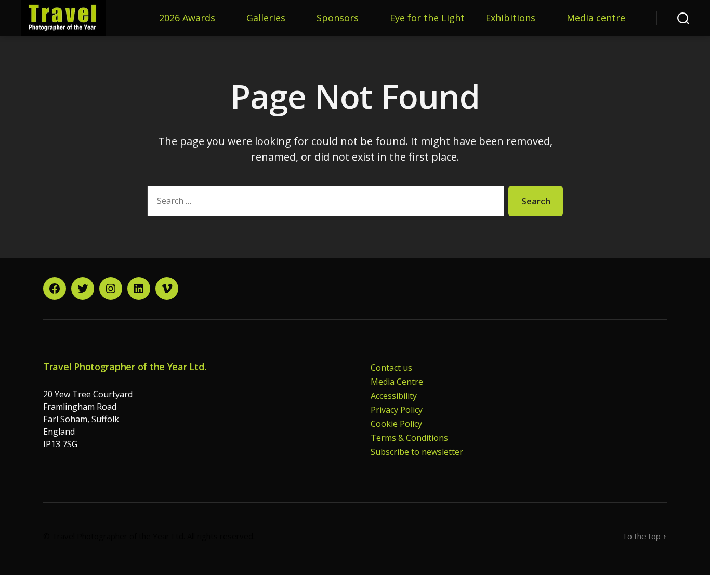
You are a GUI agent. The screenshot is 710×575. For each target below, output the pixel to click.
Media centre (596, 18)
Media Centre (397, 381)
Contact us (391, 367)
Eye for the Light (427, 18)
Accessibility (394, 395)
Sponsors (338, 18)
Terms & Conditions (409, 437)
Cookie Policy (396, 423)
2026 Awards (187, 18)
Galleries (265, 18)
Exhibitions (510, 18)
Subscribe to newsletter (417, 452)
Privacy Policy (397, 409)
